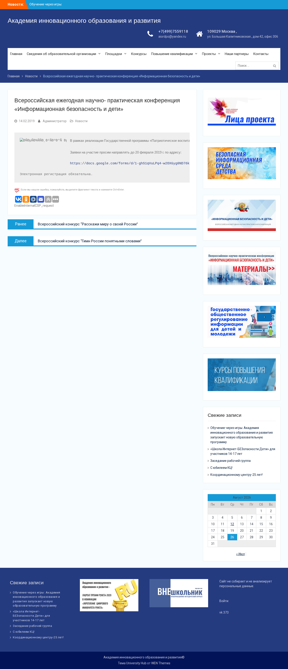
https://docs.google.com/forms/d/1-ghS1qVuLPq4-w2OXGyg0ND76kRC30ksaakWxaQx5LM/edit (152, 163)
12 (232, 524)
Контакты (260, 54)
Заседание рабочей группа (230, 461)
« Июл (240, 554)
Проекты (209, 54)
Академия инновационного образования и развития (84, 20)
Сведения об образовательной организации (61, 54)
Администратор (55, 121)
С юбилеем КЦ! (221, 468)
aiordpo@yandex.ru (172, 36)
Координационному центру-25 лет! (236, 475)
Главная (16, 54)
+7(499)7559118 (173, 31)
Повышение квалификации (172, 54)
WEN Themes (160, 663)
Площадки (113, 54)
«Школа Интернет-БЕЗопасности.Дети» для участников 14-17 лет (31, 616)
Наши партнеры (237, 54)
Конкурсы (138, 54)
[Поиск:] (258, 65)
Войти (223, 601)
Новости (81, 121)
